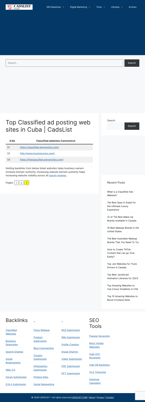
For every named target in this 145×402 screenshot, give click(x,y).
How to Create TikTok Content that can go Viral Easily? (120, 253)
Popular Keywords (99, 336)
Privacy (100, 397)
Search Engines (14, 351)
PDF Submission (70, 366)
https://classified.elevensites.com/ (39, 147)
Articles (133, 7)
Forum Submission (16, 377)
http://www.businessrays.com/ (37, 153)
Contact (110, 397)
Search (132, 63)
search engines (57, 175)
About (92, 397)
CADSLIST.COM (79, 397)
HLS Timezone (97, 372)
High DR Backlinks (99, 365)
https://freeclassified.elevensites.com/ (41, 159)
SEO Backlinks (54, 7)
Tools (99, 7)
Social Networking (44, 384)
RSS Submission (70, 330)
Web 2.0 (10, 369)
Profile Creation (70, 344)
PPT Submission (70, 373)
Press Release (42, 330)
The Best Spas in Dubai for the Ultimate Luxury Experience (121, 206)
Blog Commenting (44, 348)
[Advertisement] (72, 35)
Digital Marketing (78, 7)
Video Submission (71, 359)
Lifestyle (115, 7)
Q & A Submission (16, 384)
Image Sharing (69, 351)
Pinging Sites (41, 377)
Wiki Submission (70, 337)
